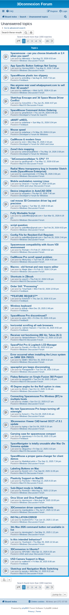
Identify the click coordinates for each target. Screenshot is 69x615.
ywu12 (25, 279)
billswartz (26, 58)
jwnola (25, 571)
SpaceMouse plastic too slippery (29, 75)
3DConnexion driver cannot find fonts (31, 507)
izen (24, 142)
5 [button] (40, 41)
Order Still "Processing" (24, 286)
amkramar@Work (30, 152)
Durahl (25, 347)
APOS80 (26, 552)
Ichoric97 (26, 298)
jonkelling (26, 78)
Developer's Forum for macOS (33, 115)
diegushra (26, 449)
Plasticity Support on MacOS (26, 478)
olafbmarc (26, 90)
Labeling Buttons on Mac (24, 468)
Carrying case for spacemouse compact (33, 433)
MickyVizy (26, 260)
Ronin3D (26, 490)
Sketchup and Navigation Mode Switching (34, 568)
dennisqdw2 (27, 532)
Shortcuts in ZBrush (21, 276)
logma (24, 206)
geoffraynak (27, 161)
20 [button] (47, 41)
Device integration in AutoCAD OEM (30, 191)
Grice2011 (26, 103)
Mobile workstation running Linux (29, 181)
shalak (25, 401)
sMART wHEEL (19, 120)
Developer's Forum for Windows (33, 134)
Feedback (23, 80)
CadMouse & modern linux (25, 139)
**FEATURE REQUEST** (24, 296)
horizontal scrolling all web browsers (31, 325)
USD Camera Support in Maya (27, 559)
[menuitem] (9, 11)
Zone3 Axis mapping (22, 149)
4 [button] (36, 41)
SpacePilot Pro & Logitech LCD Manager (33, 344)
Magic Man (27, 269)
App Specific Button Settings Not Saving (33, 65)
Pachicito (26, 481)
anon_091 (26, 318)
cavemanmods (28, 174)
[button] (18, 41)
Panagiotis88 (27, 369)
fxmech (25, 414)
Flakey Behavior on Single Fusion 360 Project (36, 376)
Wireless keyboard (20, 305)
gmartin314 (27, 113)
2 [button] (28, 41)
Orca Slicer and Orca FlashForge (29, 497)
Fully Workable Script (22, 213)
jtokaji (24, 308)
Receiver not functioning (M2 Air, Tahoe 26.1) (35, 335)
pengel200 (26, 379)
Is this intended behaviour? (26, 539)
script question (19, 225)
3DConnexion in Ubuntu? (24, 549)
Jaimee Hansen (29, 328)
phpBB (25, 608)
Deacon (25, 184)
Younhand (26, 542)
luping (24, 426)
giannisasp (27, 436)
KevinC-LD (27, 471)
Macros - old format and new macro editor (34, 266)
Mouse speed (18, 129)
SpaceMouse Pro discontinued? (28, 315)
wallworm (26, 561)
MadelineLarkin (29, 461)
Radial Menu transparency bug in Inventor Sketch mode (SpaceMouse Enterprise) (38, 170)
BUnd (24, 389)
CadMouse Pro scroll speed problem (31, 257)
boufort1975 (27, 520)
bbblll (24, 360)
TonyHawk (27, 289)
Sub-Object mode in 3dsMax (26, 488)
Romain (25, 250)
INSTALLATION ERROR (23, 517)
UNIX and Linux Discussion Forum (34, 186)
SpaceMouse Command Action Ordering (33, 110)
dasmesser (27, 500)
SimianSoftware (29, 337)
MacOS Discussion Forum (31, 105)
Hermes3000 (28, 68)
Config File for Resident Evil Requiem (32, 234)
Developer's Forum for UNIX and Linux (36, 144)
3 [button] (32, 41)
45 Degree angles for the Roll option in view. (35, 386)
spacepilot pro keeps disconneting (30, 367)
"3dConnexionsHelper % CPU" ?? (29, 159)
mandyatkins (27, 510)
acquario (26, 193)
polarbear (26, 122)
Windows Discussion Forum (31, 61)
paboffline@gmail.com (32, 216)
